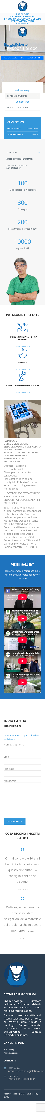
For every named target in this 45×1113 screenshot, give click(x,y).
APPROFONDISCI (23, 346)
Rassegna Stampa (11, 1076)
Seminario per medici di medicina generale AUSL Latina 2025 (22, 58)
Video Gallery (9, 1072)
